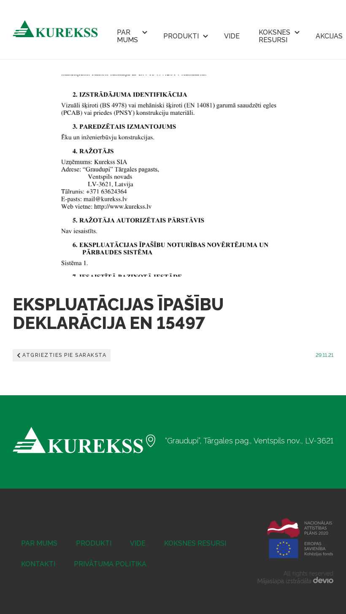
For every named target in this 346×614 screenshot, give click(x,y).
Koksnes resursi (274, 36)
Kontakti (38, 564)
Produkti (181, 36)
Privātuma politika (110, 564)
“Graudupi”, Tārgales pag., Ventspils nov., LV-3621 (249, 440)
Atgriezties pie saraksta (64, 355)
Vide (232, 36)
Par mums (127, 36)
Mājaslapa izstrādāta (285, 581)
